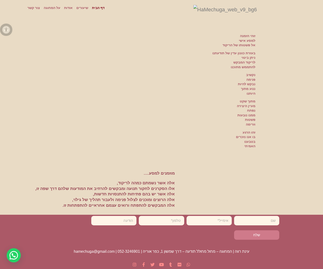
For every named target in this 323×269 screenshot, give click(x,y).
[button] (14, 255)
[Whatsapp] (188, 264)
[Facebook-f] (143, 264)
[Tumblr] (170, 264)
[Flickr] (179, 264)
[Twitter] (152, 264)
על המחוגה (52, 8)
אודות (68, 8)
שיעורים (82, 8)
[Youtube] (161, 264)
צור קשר (33, 8)
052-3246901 (129, 251)
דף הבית (98, 8)
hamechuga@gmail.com (94, 251)
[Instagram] (134, 264)
